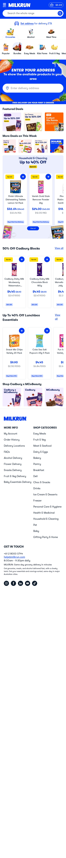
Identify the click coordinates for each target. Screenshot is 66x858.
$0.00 (59, 5)
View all (59, 248)
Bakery (37, 458)
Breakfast (38, 470)
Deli (35, 476)
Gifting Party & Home (45, 537)
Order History (12, 439)
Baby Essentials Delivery (17, 482)
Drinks (36, 488)
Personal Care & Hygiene (47, 506)
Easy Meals (39, 433)
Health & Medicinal (44, 512)
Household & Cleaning (45, 518)
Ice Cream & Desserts (45, 494)
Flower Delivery (12, 464)
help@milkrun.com (14, 557)
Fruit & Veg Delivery (15, 476)
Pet (35, 525)
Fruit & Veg (39, 439)
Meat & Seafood (42, 445)
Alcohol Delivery (13, 458)
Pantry (37, 464)
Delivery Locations (14, 445)
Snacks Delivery (13, 470)
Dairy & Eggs (40, 451)
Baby (36, 531)
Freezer (37, 500)
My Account (10, 433)
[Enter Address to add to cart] (23, 176)
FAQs (7, 451)
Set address (27, 23)
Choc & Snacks (41, 482)
